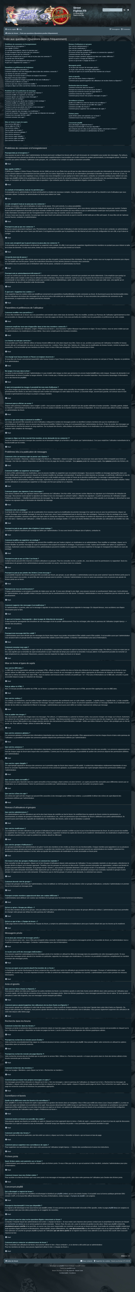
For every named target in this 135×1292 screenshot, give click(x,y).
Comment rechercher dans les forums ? (81, 87)
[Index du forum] (38, 15)
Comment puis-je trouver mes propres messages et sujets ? (88, 95)
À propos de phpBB (78, 1196)
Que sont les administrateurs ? (78, 46)
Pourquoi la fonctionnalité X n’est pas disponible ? (84, 126)
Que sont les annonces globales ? (16, 132)
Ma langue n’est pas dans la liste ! (15, 78)
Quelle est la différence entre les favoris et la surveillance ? (87, 102)
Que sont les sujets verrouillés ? (15, 138)
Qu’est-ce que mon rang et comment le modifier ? (21, 84)
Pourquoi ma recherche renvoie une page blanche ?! (85, 91)
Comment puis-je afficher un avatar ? (17, 81)
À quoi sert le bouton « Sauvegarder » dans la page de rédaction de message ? (30, 113)
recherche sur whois (15, 1224)
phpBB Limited (62, 1194)
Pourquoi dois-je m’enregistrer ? (15, 46)
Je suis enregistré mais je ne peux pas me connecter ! (22, 52)
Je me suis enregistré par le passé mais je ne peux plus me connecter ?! (28, 56)
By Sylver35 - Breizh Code (75, 1270)
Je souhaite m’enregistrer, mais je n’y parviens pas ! (21, 50)
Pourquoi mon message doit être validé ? (18, 115)
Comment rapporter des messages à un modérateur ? (22, 111)
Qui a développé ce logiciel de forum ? (81, 124)
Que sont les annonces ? (13, 134)
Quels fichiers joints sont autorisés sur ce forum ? (84, 116)
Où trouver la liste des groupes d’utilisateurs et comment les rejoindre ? (91, 52)
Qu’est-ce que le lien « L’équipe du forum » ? (83, 60)
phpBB (22, 378)
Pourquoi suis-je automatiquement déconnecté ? (20, 60)
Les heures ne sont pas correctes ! (16, 73)
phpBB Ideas (113, 1208)
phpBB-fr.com (71, 1268)
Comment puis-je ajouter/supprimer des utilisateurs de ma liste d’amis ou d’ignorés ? (95, 80)
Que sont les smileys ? (12, 128)
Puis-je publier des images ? (14, 130)
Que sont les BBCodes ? (13, 124)
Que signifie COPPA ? (12, 48)
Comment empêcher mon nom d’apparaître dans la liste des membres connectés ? (31, 71)
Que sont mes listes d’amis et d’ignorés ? (82, 78)
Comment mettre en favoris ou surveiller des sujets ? (85, 104)
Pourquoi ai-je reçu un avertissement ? (17, 109)
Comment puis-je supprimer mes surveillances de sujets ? (87, 109)
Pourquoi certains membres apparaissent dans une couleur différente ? (91, 56)
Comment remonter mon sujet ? (15, 117)
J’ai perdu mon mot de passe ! (14, 58)
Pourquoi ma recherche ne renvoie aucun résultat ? (85, 89)
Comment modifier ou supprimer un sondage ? (20, 103)
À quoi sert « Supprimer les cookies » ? (17, 62)
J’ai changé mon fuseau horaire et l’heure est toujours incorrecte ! (26, 75)
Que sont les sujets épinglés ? (14, 136)
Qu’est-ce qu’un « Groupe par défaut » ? (82, 58)
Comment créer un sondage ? (14, 99)
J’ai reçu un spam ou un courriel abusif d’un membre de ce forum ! (90, 71)
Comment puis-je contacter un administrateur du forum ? (87, 131)
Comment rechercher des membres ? (81, 93)
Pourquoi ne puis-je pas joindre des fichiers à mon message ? (24, 107)
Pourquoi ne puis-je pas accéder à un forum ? (19, 105)
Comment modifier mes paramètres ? (17, 69)
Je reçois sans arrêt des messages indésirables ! (84, 69)
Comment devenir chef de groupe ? (80, 54)
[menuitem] (19, 29)
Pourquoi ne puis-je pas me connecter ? (17, 54)
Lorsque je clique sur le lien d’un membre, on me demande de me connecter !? (32, 86)
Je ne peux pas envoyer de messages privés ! (83, 67)
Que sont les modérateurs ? (78, 48)
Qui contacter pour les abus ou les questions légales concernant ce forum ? (93, 129)
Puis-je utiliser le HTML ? (13, 126)
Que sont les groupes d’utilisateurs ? (80, 50)
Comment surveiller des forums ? (79, 107)
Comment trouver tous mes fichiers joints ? (82, 117)
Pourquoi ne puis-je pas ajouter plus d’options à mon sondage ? (25, 101)
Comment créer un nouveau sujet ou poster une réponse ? (23, 93)
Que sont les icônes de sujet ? (14, 140)
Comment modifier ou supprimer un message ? (20, 95)
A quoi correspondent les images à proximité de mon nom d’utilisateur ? (27, 79)
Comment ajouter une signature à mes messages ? (21, 97)
